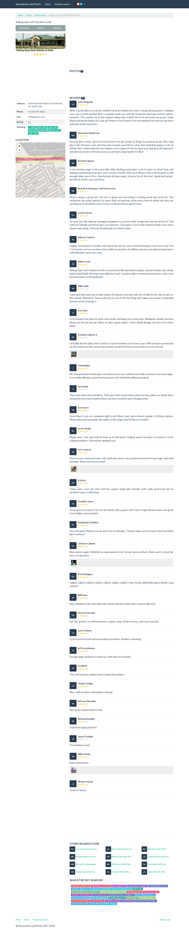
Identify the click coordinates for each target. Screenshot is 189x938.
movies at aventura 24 (98, 898)
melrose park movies (100, 895)
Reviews (57, 28)
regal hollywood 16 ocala (101, 886)
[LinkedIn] (81, 4)
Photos (40, 28)
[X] (75, 4)
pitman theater (132, 898)
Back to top (165, 919)
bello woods (137, 889)
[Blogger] (78, 4)
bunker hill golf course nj (158, 886)
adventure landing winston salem (113, 892)
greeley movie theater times (145, 901)
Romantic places (62, 4)
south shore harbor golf (80, 886)
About (48, 4)
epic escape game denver (145, 895)
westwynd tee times (96, 901)
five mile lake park (126, 901)
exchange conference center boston (117, 889)
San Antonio (40, 15)
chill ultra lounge (110, 904)
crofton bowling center (80, 904)
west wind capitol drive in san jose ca (85, 892)
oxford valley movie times (137, 886)
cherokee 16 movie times (81, 895)
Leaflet (62, 196)
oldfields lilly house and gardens (122, 895)
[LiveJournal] (84, 4)
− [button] (19, 150)
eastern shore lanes (79, 901)
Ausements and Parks (28, 4)
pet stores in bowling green (91, 889)
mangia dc (75, 889)
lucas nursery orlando (80, 898)
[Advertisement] (40, 78)
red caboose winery (147, 898)
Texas (29, 15)
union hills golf (96, 904)
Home (20, 15)
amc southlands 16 (119, 886)
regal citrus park (112, 901)
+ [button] (19, 146)
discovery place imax (150, 892)
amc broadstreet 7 (134, 892)
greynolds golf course (117, 898)
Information (23, 28)
